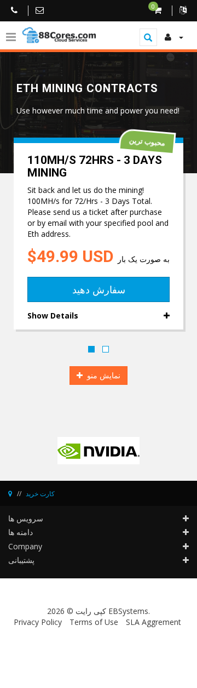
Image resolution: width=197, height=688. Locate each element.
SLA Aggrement (153, 622)
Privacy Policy (38, 622)
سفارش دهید (98, 289)
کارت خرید (40, 493)
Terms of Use (93, 622)
